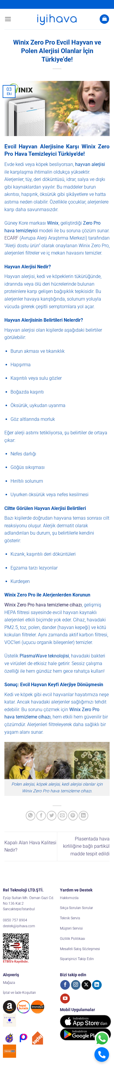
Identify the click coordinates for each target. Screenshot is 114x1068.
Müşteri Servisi (71, 928)
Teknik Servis (70, 918)
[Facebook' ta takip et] (65, 985)
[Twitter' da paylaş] (51, 816)
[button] (7, 19)
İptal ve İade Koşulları (19, 993)
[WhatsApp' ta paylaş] (30, 816)
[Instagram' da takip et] (76, 985)
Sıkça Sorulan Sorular (76, 908)
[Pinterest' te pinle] (73, 816)
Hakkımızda (69, 898)
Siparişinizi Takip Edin (77, 959)
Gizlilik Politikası (72, 939)
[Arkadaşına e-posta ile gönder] (62, 816)
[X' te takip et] (86, 985)
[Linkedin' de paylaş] (83, 816)
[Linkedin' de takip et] (97, 985)
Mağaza (9, 983)
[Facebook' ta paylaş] (41, 816)
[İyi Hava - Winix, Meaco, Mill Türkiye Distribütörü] (57, 19)
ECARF (11, 238)
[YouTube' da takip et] (65, 998)
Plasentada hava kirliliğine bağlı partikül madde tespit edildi (86, 846)
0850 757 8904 (15, 920)
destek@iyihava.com (19, 926)
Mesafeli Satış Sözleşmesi (80, 949)
